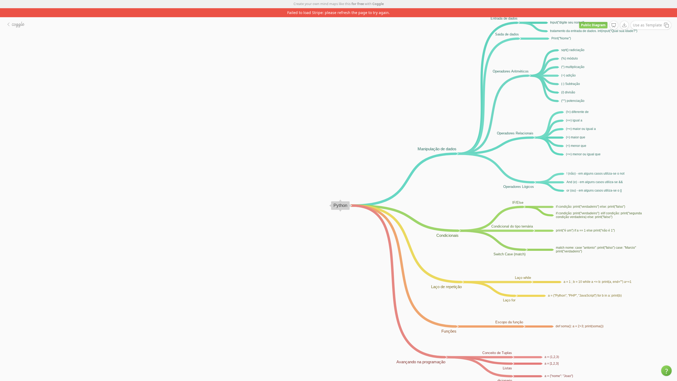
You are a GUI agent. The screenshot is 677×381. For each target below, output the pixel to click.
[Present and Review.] (614, 25)
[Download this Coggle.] (624, 25)
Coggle (378, 4)
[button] (666, 370)
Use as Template (647, 25)
